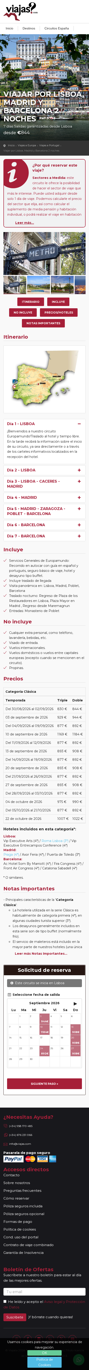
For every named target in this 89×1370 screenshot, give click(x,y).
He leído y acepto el (25, 1301)
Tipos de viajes (49, 38)
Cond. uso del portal (20, 1237)
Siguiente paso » (44, 1083)
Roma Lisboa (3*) (55, 841)
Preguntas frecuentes (22, 1190)
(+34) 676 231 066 (20, 1135)
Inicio (9, 28)
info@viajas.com (20, 1143)
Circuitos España (56, 28)
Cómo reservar (16, 1198)
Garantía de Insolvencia (23, 1252)
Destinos (29, 28)
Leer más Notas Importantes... (41, 954)
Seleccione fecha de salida (36, 995)
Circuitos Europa (18, 38)
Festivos (76, 38)
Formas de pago (17, 1221)
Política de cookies (19, 1229)
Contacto (11, 1175)
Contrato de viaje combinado (28, 1245)
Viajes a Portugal (49, 145)
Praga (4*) (11, 854)
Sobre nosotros (16, 1183)
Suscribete (14, 1317)
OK (44, 1353)
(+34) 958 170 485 (20, 1126)
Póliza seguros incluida (22, 1206)
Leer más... (24, 223)
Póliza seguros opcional (23, 1214)
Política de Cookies (44, 1362)
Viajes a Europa (27, 145)
